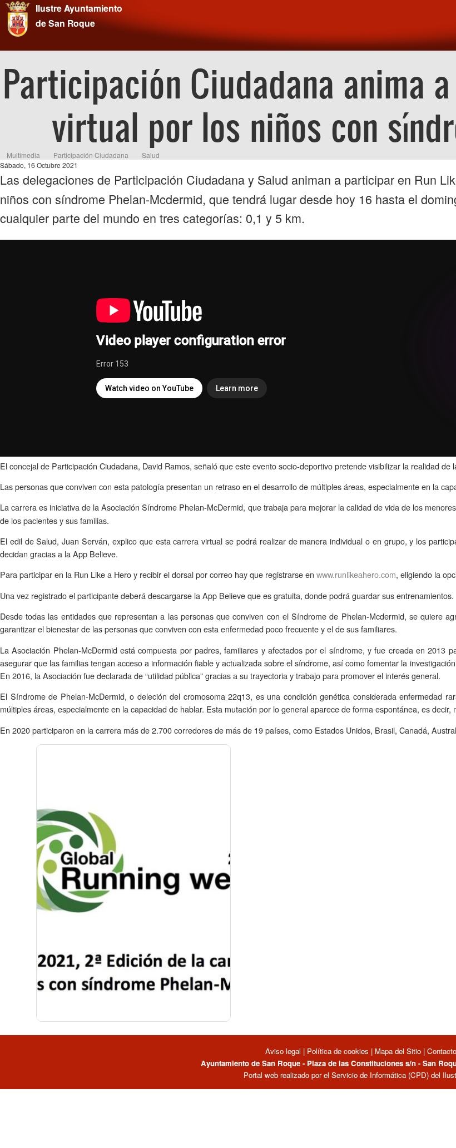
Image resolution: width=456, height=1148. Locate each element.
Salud (151, 155)
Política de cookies (338, 1051)
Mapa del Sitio (398, 1051)
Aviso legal (284, 1051)
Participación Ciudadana (90, 155)
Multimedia (23, 155)
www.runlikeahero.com (356, 574)
